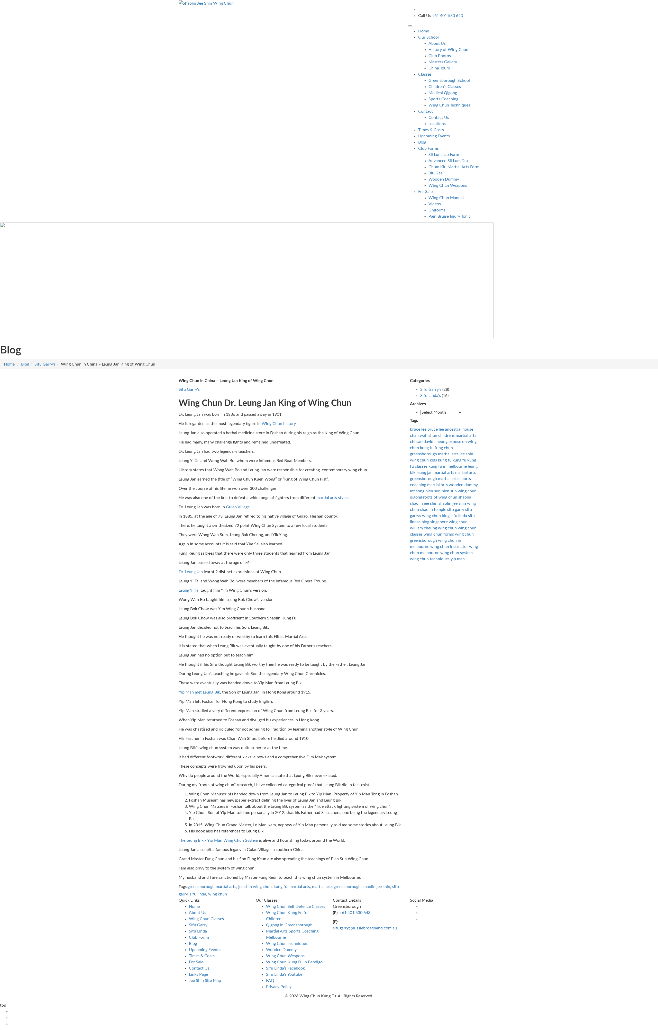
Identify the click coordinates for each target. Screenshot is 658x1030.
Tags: (183, 887)
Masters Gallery (442, 62)
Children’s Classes (444, 87)
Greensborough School (449, 80)
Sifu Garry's (45, 364)
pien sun (433, 491)
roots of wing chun (440, 497)
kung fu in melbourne (447, 466)
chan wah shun (423, 435)
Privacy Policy (278, 987)
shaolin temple (433, 510)
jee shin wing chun (255, 887)
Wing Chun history (279, 424)
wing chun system (456, 553)
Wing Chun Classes (206, 919)
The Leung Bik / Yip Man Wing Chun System (218, 840)
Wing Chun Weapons (447, 185)
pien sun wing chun (459, 491)
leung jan (424, 472)
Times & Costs (431, 130)
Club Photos (439, 56)
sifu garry (455, 510)
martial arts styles (332, 498)
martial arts (299, 887)
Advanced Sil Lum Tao (448, 161)
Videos (434, 204)
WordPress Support (347, 1005)
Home (423, 31)
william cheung (423, 528)
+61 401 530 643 (355, 913)
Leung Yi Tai (189, 590)
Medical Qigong (442, 93)
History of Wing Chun (448, 50)
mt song (417, 491)
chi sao (416, 442)
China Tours (439, 68)
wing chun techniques (430, 559)
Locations (437, 124)
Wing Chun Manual (446, 198)
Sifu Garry (198, 925)
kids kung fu (441, 460)
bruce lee (418, 429)
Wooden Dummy (443, 179)
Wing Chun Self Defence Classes (295, 906)
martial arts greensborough (336, 887)
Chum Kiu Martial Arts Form (453, 167)
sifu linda (198, 894)
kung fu (280, 887)
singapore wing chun (449, 522)
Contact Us (438, 118)
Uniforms (436, 210)
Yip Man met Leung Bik (199, 692)
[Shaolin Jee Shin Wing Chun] (206, 3)
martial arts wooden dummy (452, 485)
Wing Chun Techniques (449, 105)
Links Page (198, 974)
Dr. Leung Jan (191, 572)
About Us (437, 43)
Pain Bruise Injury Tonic (449, 216)
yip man (458, 559)
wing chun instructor (449, 547)
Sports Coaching (443, 99)
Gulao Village (238, 507)
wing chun (217, 894)
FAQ (270, 981)
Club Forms (199, 937)
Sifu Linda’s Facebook (285, 968)
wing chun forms (439, 534)
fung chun (444, 448)
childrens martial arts (457, 435)
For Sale (196, 962)
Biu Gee (435, 173)
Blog (422, 142)
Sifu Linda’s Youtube (284, 974)
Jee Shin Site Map (205, 981)
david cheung (435, 442)
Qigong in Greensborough (289, 925)
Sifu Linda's (430, 396)
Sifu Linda (198, 931)
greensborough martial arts (212, 887)
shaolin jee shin (376, 887)
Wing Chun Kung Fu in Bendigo (294, 962)
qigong (416, 497)
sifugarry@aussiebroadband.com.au (365, 928)
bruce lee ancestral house (450, 429)
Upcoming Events (434, 136)
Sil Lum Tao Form (443, 155)
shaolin (464, 497)
